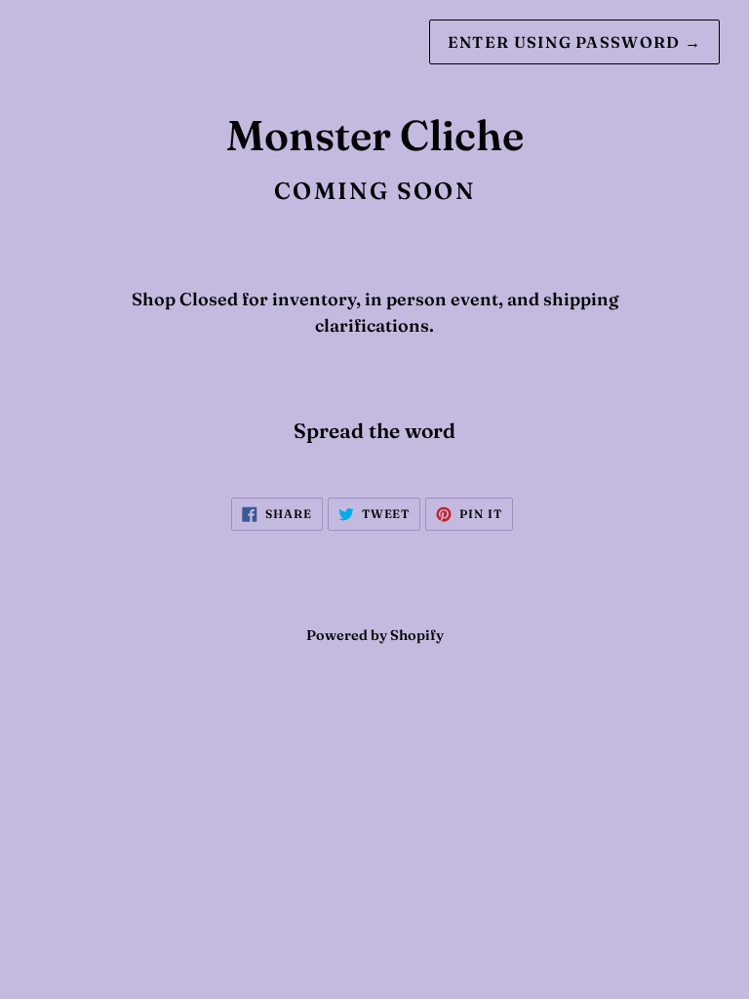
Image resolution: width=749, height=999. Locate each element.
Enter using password (574, 42)
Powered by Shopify (375, 635)
